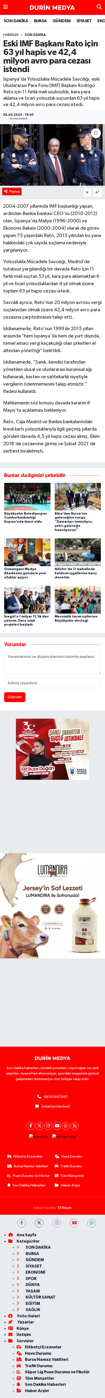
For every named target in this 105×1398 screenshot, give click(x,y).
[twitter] (39, 1223)
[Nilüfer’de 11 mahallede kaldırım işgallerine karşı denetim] (78, 552)
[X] (39, 1126)
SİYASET (84, 21)
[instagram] (56, 1223)
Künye (23, 1328)
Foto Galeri (28, 1316)
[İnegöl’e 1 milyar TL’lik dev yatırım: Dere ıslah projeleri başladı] (27, 599)
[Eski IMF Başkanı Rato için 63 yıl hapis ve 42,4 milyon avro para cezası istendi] (52, 155)
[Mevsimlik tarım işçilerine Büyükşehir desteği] (78, 599)
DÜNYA (32, 1285)
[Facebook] (31, 1126)
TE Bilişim (64, 1208)
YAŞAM (32, 1291)
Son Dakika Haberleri (28, 1185)
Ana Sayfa (26, 1235)
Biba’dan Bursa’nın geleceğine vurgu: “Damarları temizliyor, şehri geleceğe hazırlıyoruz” (74, 522)
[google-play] (64, 1138)
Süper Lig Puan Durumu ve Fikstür (57, 1372)
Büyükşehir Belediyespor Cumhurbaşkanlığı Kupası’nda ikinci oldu (25, 518)
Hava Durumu (71, 1156)
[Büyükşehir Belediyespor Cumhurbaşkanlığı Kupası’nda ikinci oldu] (27, 497)
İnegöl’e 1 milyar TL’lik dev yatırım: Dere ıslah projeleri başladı (26, 621)
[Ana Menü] (5, 7)
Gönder (15, 697)
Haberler (11, 35)
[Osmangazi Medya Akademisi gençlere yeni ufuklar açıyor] (27, 552)
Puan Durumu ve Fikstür (31, 1176)
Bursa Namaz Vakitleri (31, 1166)
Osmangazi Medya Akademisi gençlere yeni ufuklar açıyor (25, 573)
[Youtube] (57, 1126)
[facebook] (21, 1223)
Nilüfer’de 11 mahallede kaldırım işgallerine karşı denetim (76, 573)
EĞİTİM (32, 1303)
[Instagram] (48, 1126)
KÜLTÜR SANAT (40, 1297)
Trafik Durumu (71, 1166)
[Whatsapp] (66, 1126)
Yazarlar (25, 1322)
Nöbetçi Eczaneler (28, 1156)
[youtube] (74, 1223)
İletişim (24, 1335)
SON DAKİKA (16, 21)
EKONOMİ (35, 1272)
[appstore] (38, 1138)
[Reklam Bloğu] (52, 906)
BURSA (40, 21)
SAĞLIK (32, 1310)
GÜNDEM (61, 21)
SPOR (30, 1279)
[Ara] (99, 7)
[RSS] (75, 1126)
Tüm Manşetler (72, 1176)
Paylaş (15, 191)
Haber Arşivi (70, 1185)
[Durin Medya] (52, 7)
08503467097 (56, 1097)
